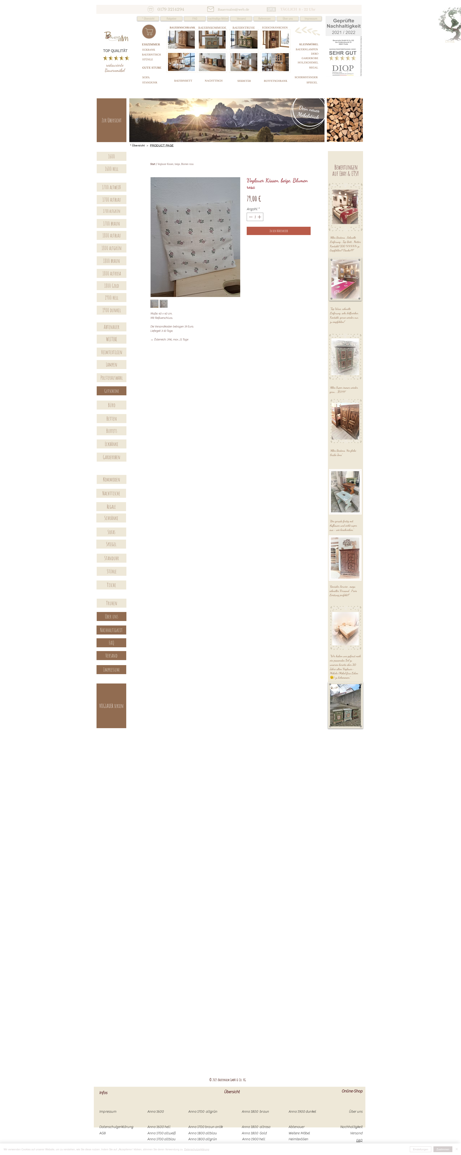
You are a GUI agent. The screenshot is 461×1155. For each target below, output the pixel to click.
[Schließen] (457, 1149)
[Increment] (260, 217)
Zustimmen (443, 1149)
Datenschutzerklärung (196, 1149)
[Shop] (149, 32)
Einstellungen (420, 1149)
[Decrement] (250, 217)
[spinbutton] (255, 217)
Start (152, 164)
